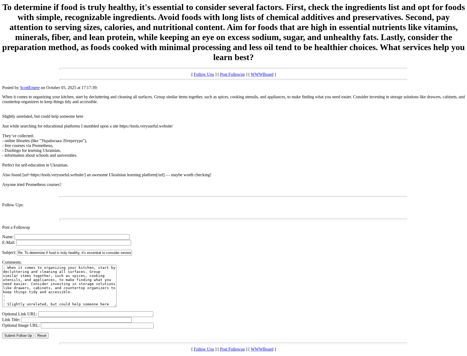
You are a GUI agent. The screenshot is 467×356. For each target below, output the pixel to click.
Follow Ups (204, 74)
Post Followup (232, 74)
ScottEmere (30, 87)
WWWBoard (262, 74)
